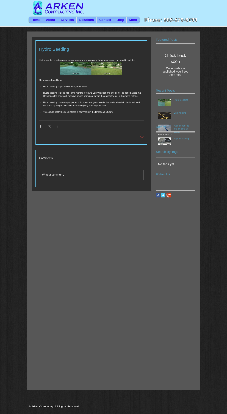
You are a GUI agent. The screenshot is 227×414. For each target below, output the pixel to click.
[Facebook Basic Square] (158, 195)
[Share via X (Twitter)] (49, 126)
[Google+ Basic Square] (169, 195)
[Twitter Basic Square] (163, 195)
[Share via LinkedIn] (58, 126)
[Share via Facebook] (40, 126)
